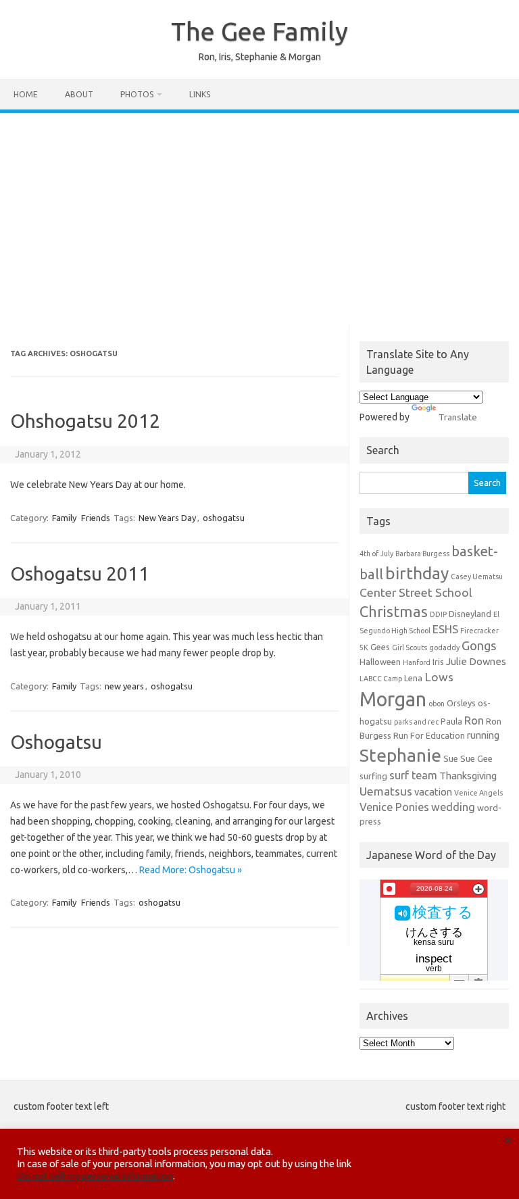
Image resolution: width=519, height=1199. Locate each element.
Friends (95, 517)
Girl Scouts (409, 647)
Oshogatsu (56, 741)
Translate (458, 417)
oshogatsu (224, 517)
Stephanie (400, 755)
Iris (438, 661)
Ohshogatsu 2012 (85, 420)
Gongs (479, 645)
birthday (417, 573)
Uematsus (386, 791)
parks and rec (416, 722)
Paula (451, 721)
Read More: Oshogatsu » (190, 869)
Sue (450, 758)
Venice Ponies (394, 807)
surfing (373, 776)
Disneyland (470, 613)
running (483, 735)
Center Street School (416, 592)
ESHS (445, 629)
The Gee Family (259, 31)
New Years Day (167, 517)
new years (124, 686)
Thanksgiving (468, 775)
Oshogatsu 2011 (79, 573)
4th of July (376, 553)
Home (26, 94)
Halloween (380, 661)
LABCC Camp (381, 679)
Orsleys (461, 703)
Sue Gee (476, 758)
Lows (438, 676)
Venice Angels (478, 793)
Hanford (416, 662)
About (79, 94)
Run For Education (429, 735)
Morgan (393, 699)
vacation (433, 792)
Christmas (394, 612)
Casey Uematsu (477, 576)
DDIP (438, 614)
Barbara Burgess (422, 553)
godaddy (444, 647)
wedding (453, 807)
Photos (136, 94)
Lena (413, 678)
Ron (474, 720)
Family (64, 517)
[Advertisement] (259, 214)
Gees (380, 647)
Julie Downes (476, 661)
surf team (413, 775)
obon (436, 704)
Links (199, 94)
